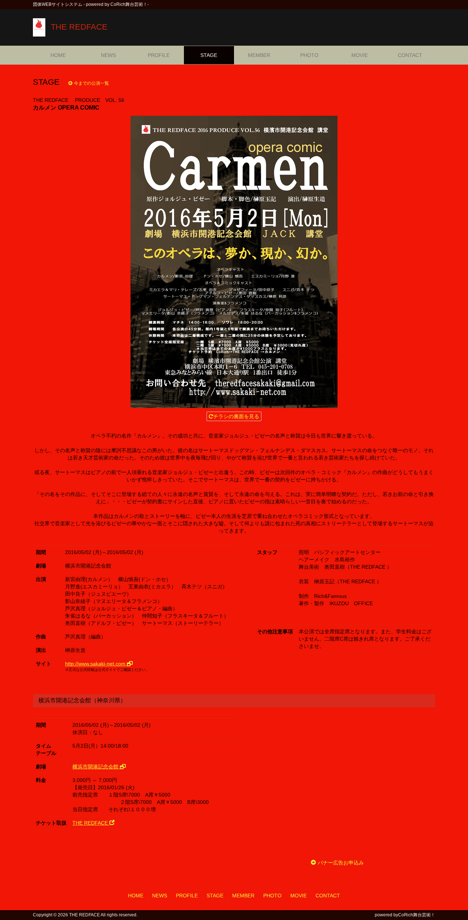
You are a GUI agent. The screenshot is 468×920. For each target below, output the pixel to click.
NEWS (108, 55)
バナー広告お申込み (341, 863)
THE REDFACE (79, 26)
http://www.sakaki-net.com (96, 664)
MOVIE (359, 55)
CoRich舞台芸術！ (416, 914)
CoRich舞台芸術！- (129, 4)
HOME (58, 55)
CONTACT (410, 55)
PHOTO (309, 55)
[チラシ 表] (234, 262)
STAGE (208, 55)
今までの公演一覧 (91, 83)
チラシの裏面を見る (236, 416)
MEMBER (259, 55)
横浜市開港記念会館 (96, 767)
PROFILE (159, 55)
